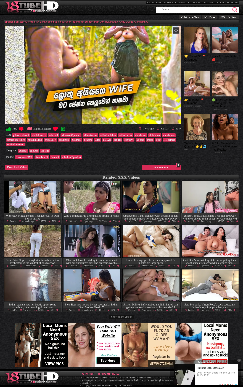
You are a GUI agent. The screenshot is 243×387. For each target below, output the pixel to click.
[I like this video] (8, 129)
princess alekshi (21, 135)
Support (87, 374)
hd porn (140, 139)
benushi (88, 139)
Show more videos (121, 316)
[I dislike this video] (21, 129)
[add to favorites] (55, 129)
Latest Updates (190, 17)
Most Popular (228, 17)
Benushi (55, 157)
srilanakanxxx (90, 135)
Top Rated (210, 17)
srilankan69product (71, 135)
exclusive (129, 139)
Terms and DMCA (108, 374)
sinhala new (169, 135)
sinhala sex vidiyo (16, 139)
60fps (97, 139)
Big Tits (117, 139)
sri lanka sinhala (108, 135)
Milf (158, 139)
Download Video (17, 167)
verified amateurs (16, 144)
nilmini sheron (39, 135)
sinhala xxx (140, 135)
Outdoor (23, 150)
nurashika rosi (35, 139)
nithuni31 (76, 139)
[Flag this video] (29, 129)
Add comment (166, 167)
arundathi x (50, 139)
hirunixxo (64, 139)
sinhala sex (154, 135)
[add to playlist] (63, 129)
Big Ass (107, 139)
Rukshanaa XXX (24, 157)
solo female (169, 139)
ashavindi (54, 135)
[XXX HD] (32, 14)
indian (150, 139)
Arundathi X (41, 157)
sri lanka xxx (125, 135)
